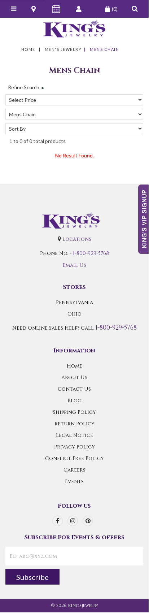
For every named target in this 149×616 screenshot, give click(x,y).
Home (28, 49)
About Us (74, 377)
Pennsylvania (74, 302)
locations (76, 239)
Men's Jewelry (63, 49)
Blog (74, 400)
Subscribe (32, 577)
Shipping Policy (74, 412)
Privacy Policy (74, 446)
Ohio (74, 314)
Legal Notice (74, 435)
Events (74, 481)
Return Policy (74, 423)
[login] (79, 9)
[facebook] (57, 521)
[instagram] (72, 521)
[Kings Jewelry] (74, 28)
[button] (135, 9)
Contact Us (74, 389)
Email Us (74, 265)
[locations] (34, 9)
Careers (74, 470)
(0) (115, 9)
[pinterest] (88, 521)
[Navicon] (13, 9)
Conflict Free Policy (74, 458)
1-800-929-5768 (91, 253)
